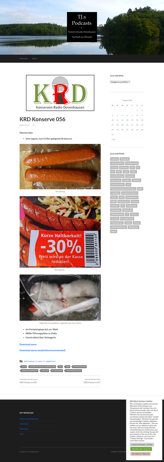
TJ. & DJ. (134, 214)
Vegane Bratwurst (73, 371)
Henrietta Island (117, 184)
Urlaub (136, 223)
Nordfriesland (132, 197)
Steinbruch (128, 210)
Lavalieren (115, 193)
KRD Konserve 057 (92, 381)
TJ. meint (38, 361)
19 (122, 125)
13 (127, 120)
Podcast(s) (24, 429)
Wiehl (113, 231)
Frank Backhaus (117, 176)
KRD (26, 361)
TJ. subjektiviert (49, 361)
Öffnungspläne (79, 367)
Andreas (114, 159)
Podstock (114, 206)
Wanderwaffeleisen (118, 227)
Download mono (28, 344)
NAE (121, 197)
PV (123, 206)
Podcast (24, 59)
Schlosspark (131, 206)
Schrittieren (115, 210)
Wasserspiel (133, 227)
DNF (119, 172)
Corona (114, 167)
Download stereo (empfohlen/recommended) (43, 350)
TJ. (34, 125)
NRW (68, 367)
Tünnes (128, 223)
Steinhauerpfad (117, 214)
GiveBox (126, 180)
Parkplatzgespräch (30, 371)
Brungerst (124, 159)
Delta (24, 367)
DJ (138, 167)
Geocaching (115, 180)
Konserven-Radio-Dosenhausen (42, 367)
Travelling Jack (116, 223)
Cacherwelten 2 (117, 163)
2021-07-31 (25, 125)
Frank (133, 172)
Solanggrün (57, 371)
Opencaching (124, 201)
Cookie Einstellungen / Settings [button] (142, 445)
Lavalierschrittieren (129, 193)
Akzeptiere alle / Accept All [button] (141, 449)
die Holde (124, 167)
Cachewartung (131, 163)
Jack (128, 184)
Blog (35, 59)
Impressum (24, 424)
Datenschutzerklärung (29, 419)
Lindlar (114, 197)
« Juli (113, 139)
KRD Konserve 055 (29, 381)
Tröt (21, 434)
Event (126, 172)
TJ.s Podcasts (32, 452)
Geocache (130, 176)
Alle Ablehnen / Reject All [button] (140, 454)
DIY (132, 167)
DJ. (112, 172)
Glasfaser (136, 180)
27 (127, 130)
